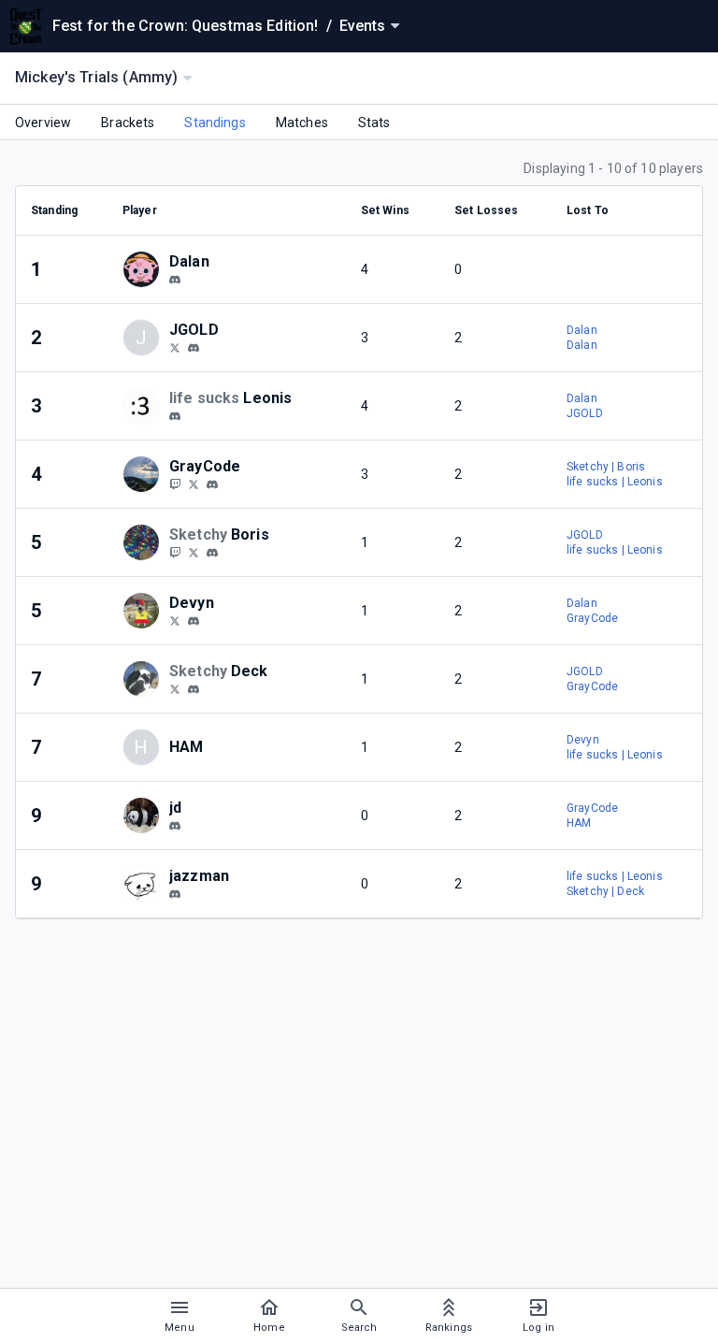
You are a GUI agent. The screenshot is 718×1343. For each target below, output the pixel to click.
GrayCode (592, 618)
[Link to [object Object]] (145, 269)
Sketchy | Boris (606, 466)
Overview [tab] (43, 122)
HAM (579, 823)
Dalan (582, 330)
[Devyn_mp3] (174, 620)
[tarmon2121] (174, 279)
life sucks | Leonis (615, 481)
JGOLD (585, 413)
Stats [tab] (374, 122)
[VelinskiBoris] (193, 551)
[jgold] (193, 347)
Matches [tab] (302, 122)
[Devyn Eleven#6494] (193, 621)
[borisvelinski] (174, 551)
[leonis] (174, 416)
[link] (174, 278)
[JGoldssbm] (174, 346)
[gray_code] (174, 483)
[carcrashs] (174, 825)
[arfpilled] (193, 689)
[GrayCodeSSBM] (193, 483)
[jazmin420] (174, 894)
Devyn (583, 739)
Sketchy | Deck (605, 891)
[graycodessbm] (212, 484)
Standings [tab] (214, 122)
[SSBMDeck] (174, 688)
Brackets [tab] (127, 122)
